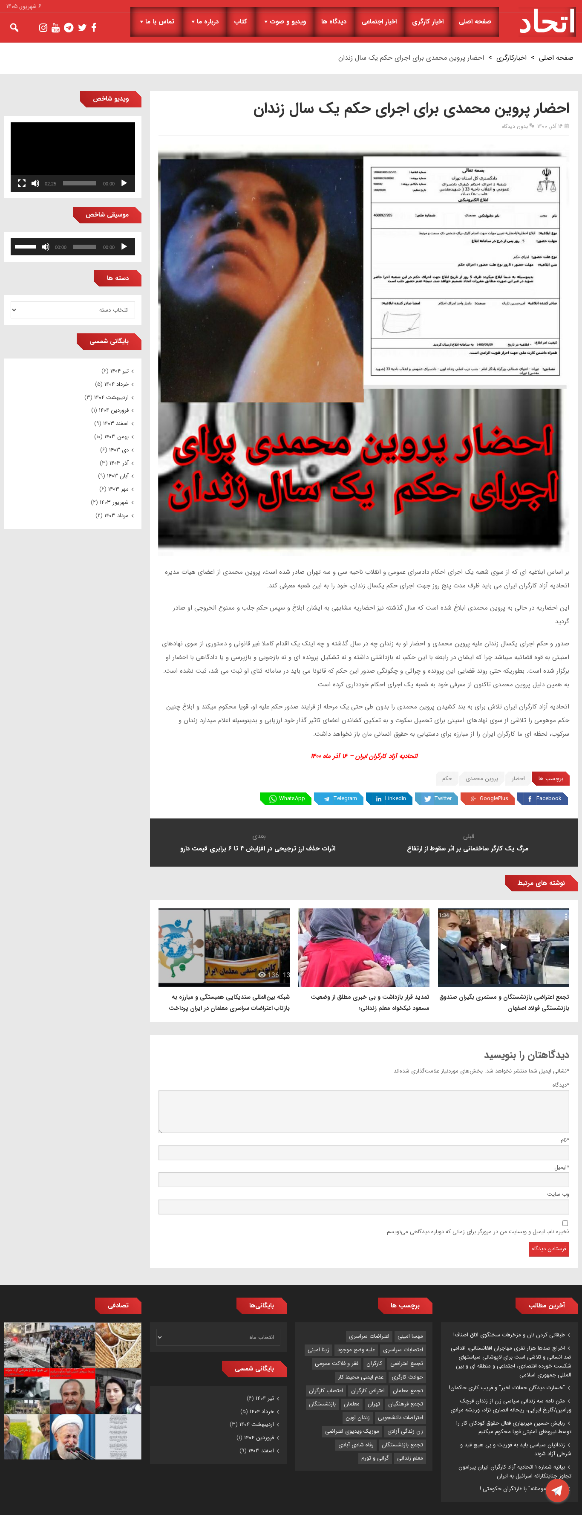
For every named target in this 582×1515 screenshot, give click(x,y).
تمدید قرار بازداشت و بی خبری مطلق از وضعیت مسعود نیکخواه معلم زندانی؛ (370, 1002)
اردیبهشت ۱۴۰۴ (111, 397)
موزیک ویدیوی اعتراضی (352, 1431)
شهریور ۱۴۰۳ (114, 502)
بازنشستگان (322, 1403)
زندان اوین (358, 1417)
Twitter (443, 798)
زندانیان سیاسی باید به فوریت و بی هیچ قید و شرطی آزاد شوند (515, 1449)
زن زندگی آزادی (405, 1431)
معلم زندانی (410, 1458)
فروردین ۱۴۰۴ (114, 410)
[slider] (27, 246)
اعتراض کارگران (368, 1390)
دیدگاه (561, 1085)
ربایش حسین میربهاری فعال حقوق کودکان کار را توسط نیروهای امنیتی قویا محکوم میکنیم (513, 1428)
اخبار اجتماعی (379, 22)
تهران (374, 1403)
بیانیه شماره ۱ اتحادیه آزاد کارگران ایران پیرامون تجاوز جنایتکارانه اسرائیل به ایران (514, 1471)
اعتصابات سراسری (403, 1349)
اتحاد (547, 22)
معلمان (352, 1403)
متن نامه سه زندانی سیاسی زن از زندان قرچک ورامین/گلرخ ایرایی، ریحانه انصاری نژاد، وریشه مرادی (510, 1405)
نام (565, 1140)
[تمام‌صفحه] (21, 183)
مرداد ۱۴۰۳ (116, 515)
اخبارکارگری (511, 57)
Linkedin (395, 798)
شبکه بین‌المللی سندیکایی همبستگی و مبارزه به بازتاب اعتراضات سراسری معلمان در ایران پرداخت (229, 1002)
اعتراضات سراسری (369, 1336)
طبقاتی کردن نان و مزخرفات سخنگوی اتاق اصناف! (509, 1334)
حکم (447, 778)
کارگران (374, 1363)
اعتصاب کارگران (326, 1390)
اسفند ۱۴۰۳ (116, 423)
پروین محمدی (482, 778)
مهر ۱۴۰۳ (118, 489)
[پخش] (124, 183)
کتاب (240, 22)
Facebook (549, 798)
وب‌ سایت (558, 1194)
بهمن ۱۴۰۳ (116, 436)
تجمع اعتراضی (406, 1363)
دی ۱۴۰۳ (119, 449)
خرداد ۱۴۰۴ (116, 384)
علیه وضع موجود (356, 1349)
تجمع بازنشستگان (402, 1444)
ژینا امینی (318, 1349)
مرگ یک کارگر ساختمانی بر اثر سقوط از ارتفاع (468, 849)
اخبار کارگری (428, 22)
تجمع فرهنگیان (405, 1403)
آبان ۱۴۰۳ (118, 475)
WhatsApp (292, 798)
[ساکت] (35, 183)
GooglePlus (494, 798)
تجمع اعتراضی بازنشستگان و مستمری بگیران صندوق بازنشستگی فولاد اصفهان (504, 1002)
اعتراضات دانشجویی (400, 1417)
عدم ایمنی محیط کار (360, 1377)
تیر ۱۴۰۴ (119, 371)
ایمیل (561, 1167)
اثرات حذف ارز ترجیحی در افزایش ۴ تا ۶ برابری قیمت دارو (258, 849)
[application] (73, 157)
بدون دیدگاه (515, 126)
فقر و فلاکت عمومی (336, 1363)
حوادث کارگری (407, 1377)
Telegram (345, 798)
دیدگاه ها (333, 22)
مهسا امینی (410, 1336)
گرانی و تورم (375, 1458)
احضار (518, 778)
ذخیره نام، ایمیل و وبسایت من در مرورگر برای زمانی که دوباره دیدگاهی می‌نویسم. (477, 1231)
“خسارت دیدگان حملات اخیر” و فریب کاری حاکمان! (507, 1387)
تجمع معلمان (408, 1390)
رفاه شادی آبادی (356, 1444)
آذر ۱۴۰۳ (119, 463)
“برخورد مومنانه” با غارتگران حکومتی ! (522, 1488)
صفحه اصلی (475, 22)
